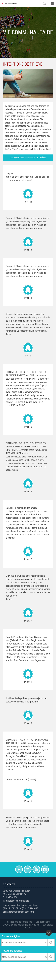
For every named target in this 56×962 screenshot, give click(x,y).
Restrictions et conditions (19, 921)
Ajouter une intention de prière (28, 157)
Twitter (28, 869)
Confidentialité (43, 921)
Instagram (45, 869)
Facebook (19, 869)
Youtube (36, 869)
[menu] (52, 3)
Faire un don (10, 869)
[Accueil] (10, 4)
